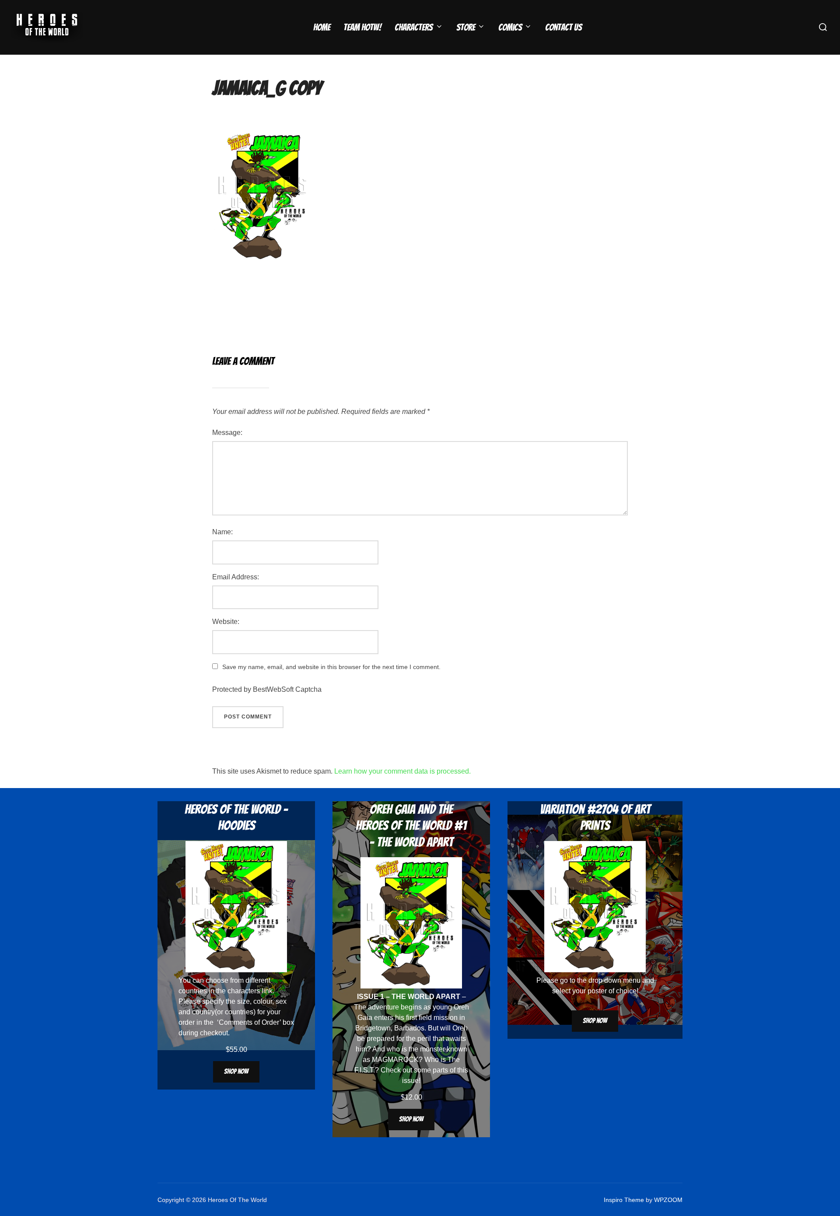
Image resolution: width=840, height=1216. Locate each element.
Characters (414, 27)
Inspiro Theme (624, 1199)
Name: (222, 532)
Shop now (236, 1071)
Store (465, 27)
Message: (227, 432)
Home (321, 27)
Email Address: (235, 577)
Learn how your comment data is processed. (402, 771)
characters (244, 991)
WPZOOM (668, 1199)
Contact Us (563, 27)
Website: (225, 621)
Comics (510, 27)
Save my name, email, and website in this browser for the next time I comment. (331, 666)
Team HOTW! (362, 27)
